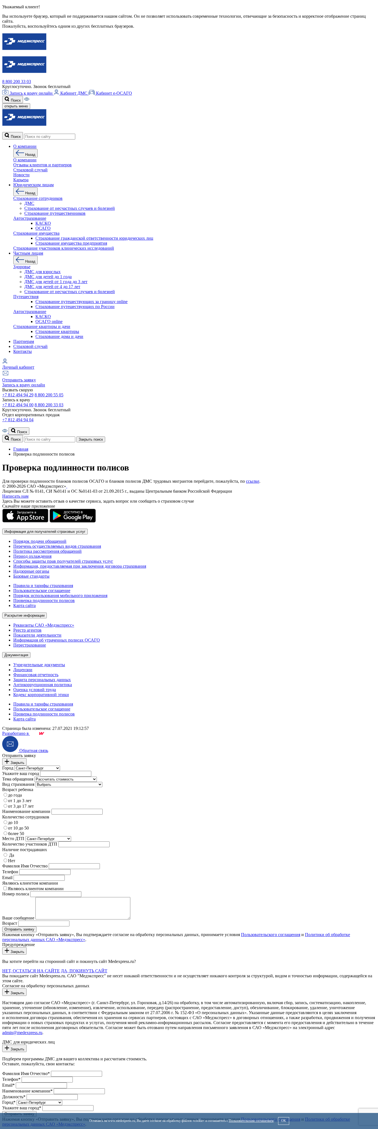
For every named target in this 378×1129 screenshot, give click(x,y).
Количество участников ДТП (29, 844)
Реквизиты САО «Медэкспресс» (43, 625)
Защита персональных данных (42, 679)
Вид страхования (18, 784)
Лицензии (22, 669)
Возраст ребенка (17, 789)
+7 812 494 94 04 (17, 419)
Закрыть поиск (91, 439)
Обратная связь (33, 750)
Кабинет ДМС (74, 93)
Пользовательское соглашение (41, 590)
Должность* (13, 1096)
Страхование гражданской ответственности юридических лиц (94, 238)
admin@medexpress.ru (22, 1032)
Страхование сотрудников (38, 198)
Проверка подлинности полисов (44, 600)
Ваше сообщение (18, 918)
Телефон (10, 871)
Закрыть (16, 763)
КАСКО (43, 223)
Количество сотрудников (25, 817)
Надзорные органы (31, 571)
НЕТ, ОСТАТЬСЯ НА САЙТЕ (31, 970)
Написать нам (15, 496)
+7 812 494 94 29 (17, 394)
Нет (11, 860)
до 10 (13, 822)
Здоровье (21, 266)
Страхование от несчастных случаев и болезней (69, 208)
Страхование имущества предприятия (71, 243)
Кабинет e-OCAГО (113, 93)
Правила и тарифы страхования (43, 585)
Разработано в (16, 733)
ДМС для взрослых (42, 271)
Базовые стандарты (31, 576)
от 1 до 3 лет (20, 800)
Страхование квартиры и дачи (41, 326)
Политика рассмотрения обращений (47, 551)
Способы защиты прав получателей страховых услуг (63, 561)
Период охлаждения (32, 556)
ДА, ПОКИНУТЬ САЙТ (84, 970)
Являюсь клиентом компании (30, 883)
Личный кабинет (18, 367)
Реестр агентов (27, 630)
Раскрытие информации (24, 615)
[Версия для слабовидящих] (26, 100)
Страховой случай (30, 346)
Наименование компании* (27, 1091)
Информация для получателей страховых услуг (45, 531)
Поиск (15, 100)
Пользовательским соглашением (251, 1121)
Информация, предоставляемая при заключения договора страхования (79, 566)
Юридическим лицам (33, 184)
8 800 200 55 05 (49, 394)
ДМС (29, 203)
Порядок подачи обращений (39, 541)
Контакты (22, 351)
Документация (16, 655)
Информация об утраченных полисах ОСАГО (56, 640)
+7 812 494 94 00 (17, 404)
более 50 (16, 833)
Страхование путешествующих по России (75, 306)
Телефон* (11, 1079)
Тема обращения (17, 779)
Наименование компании (26, 811)
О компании (25, 146)
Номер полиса (15, 894)
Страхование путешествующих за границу (81, 301)
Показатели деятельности (37, 635)
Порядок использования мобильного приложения (60, 595)
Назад (29, 155)
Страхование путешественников (55, 213)
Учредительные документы (39, 664)
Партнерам (23, 341)
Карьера (21, 179)
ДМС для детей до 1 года (48, 276)
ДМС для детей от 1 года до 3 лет (55, 281)
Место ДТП (13, 838)
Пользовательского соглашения (270, 934)
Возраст (9, 923)
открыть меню (16, 106)
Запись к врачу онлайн (31, 93)
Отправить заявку (19, 380)
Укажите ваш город (20, 773)
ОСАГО (43, 228)
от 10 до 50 (18, 828)
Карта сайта (24, 605)
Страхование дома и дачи (59, 336)
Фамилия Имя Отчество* (26, 1073)
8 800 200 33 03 (16, 81)
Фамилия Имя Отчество (25, 866)
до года (15, 795)
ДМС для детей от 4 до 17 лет (52, 286)
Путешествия (25, 296)
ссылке (252, 481)
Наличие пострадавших (24, 849)
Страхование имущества (36, 233)
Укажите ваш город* (21, 1107)
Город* (8, 1102)
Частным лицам (28, 253)
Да (11, 855)
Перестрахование (29, 645)
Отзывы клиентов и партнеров (42, 164)
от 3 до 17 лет (21, 806)
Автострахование (29, 218)
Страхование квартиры (57, 331)
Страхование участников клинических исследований (63, 248)
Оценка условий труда (34, 689)
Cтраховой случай (30, 169)
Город (7, 768)
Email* (8, 1085)
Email (7, 877)
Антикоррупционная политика (42, 684)
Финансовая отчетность (35, 674)
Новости (21, 174)
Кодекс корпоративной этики (41, 694)
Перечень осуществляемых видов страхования (57, 546)
